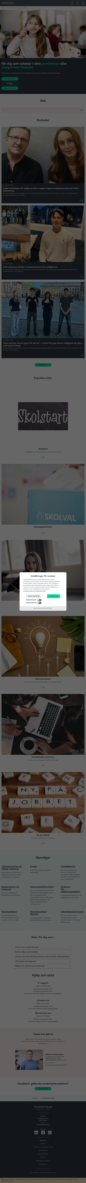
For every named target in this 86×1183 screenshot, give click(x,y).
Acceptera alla (53, 596)
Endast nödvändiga (34, 596)
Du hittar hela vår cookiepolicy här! (34, 591)
